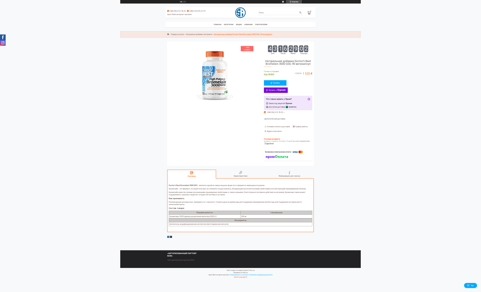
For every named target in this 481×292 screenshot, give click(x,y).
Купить (276, 83)
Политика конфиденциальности (261, 275)
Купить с (273, 90)
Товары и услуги (177, 34)
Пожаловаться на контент (239, 275)
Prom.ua (252, 270)
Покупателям (261, 24)
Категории (228, 24)
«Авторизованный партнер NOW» (181, 260)
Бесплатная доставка (276, 119)
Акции (239, 24)
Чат (472, 285)
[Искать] (300, 13)
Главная (217, 24)
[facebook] (168, 237)
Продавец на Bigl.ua (240, 272)
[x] (171, 237)
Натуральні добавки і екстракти (199, 34)
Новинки (248, 24)
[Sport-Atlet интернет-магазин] (240, 12)
